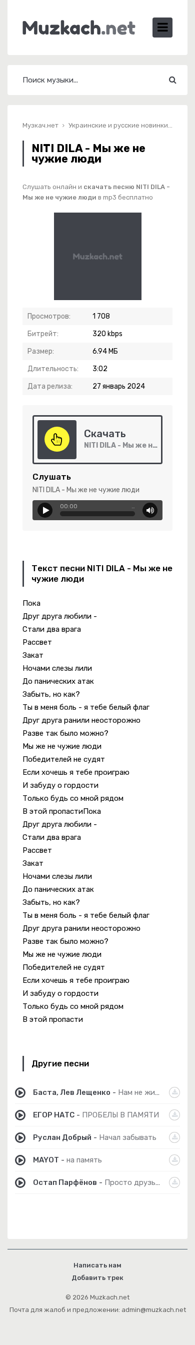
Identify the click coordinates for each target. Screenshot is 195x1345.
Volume (150, 510)
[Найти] (173, 80)
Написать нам (98, 1265)
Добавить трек (98, 1277)
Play (45, 510)
